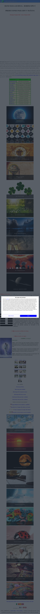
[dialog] (20, 307)
